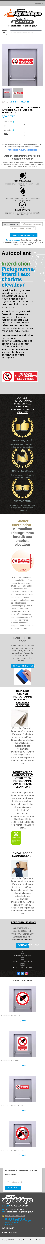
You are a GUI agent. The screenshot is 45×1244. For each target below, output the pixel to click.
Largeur (7, 122)
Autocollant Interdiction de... (13, 1151)
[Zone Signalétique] (22, 13)
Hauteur (8, 130)
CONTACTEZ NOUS (23, 945)
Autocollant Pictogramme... (12, 1106)
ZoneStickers (34, 1240)
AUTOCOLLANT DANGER (22, 956)
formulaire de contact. (22, 940)
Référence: (6, 102)
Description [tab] (11, 224)
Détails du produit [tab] (32, 224)
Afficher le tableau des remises (22, 150)
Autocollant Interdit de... (11, 1016)
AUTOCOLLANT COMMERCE (22, 967)
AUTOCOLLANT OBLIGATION (22, 962)
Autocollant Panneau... (10, 1061)
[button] (24, 125)
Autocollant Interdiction (23, 235)
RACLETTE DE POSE (23, 666)
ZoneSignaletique (21, 1240)
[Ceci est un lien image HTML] (19, 973)
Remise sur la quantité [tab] (23, 228)
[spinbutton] (14, 126)
